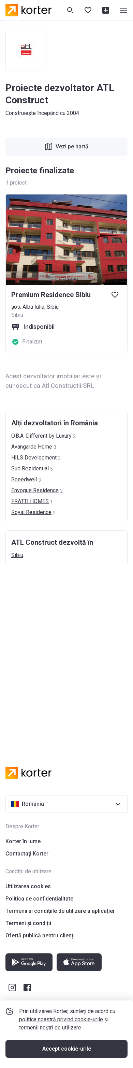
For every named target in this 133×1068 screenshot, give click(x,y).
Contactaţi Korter (26, 853)
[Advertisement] (66, 652)
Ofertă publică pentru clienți (40, 935)
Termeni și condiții (28, 923)
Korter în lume (23, 841)
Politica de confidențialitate (39, 898)
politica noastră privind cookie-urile (61, 1019)
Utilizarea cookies (28, 886)
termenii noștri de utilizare (50, 1027)
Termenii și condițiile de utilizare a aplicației (59, 911)
